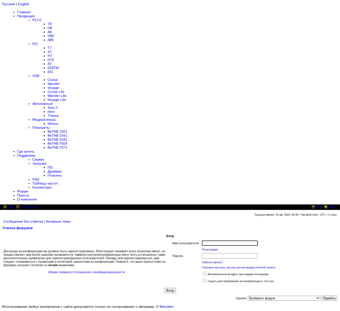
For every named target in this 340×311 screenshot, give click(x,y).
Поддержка (26, 155)
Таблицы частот (45, 183)
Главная (24, 12)
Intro (51, 112)
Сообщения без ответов (23, 221)
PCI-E (37, 20)
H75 (51, 60)
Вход (10, 207)
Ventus (53, 123)
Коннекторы (42, 187)
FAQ (35, 179)
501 (51, 72)
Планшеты (41, 127)
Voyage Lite (57, 100)
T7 (50, 48)
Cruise (53, 80)
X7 (50, 52)
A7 (50, 64)
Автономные (42, 104)
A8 (50, 32)
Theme (53, 116)
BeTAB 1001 (57, 131)
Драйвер (54, 171)
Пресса (23, 195)
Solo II (52, 108)
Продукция (26, 16)
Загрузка (39, 163)
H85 (51, 36)
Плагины (55, 175)
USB (35, 76)
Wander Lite (57, 96)
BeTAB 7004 (57, 143)
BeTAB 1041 (57, 135)
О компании (27, 199)
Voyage (53, 88)
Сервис (38, 159)
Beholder (167, 307)
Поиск (332, 207)
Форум (22, 191)
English (23, 4)
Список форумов (18, 228)
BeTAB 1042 (57, 139)
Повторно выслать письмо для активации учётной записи (238, 267)
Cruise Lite (56, 92)
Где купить (25, 151)
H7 (50, 56)
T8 (50, 24)
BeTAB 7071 (57, 147)
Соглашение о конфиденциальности (99, 272)
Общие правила (59, 272)
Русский (8, 4)
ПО (50, 167)
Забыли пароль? (212, 262)
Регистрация (28, 207)
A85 (51, 40)
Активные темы (58, 221)
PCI (35, 44)
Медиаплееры (44, 120)
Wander (54, 84)
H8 (50, 28)
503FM (53, 68)
